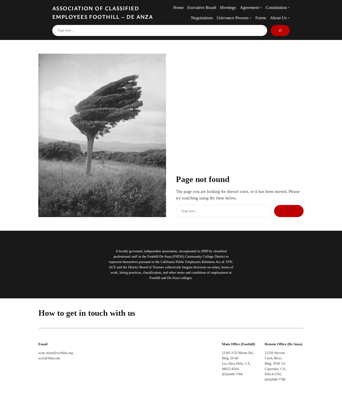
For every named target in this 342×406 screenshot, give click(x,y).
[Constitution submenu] (289, 7)
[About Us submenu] (289, 18)
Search (288, 211)
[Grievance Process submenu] (250, 18)
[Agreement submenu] (261, 7)
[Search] (280, 30)
